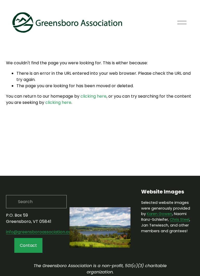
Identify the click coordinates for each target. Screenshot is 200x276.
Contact (28, 245)
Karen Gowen (159, 213)
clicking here (93, 96)
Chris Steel (179, 219)
